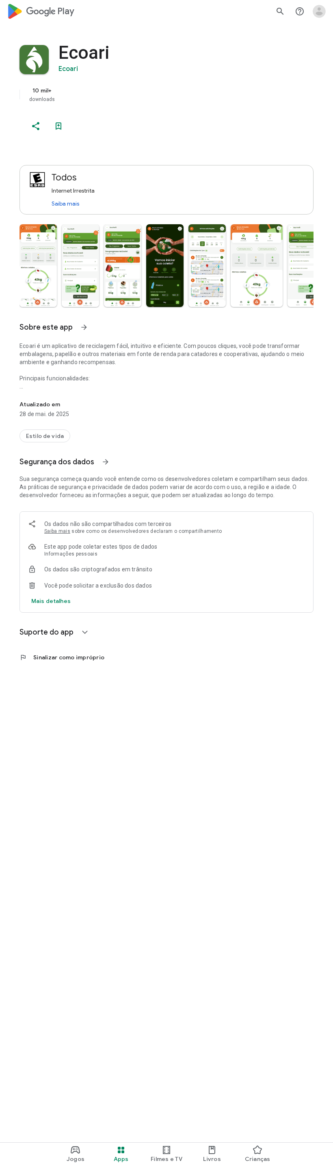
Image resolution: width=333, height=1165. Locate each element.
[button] (38, 265)
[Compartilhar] (35, 126)
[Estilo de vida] (44, 436)
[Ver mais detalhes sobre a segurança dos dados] (51, 601)
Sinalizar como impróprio (61, 657)
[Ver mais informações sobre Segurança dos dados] (105, 462)
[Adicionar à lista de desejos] (58, 126)
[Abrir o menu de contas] (319, 11)
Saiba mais (65, 203)
